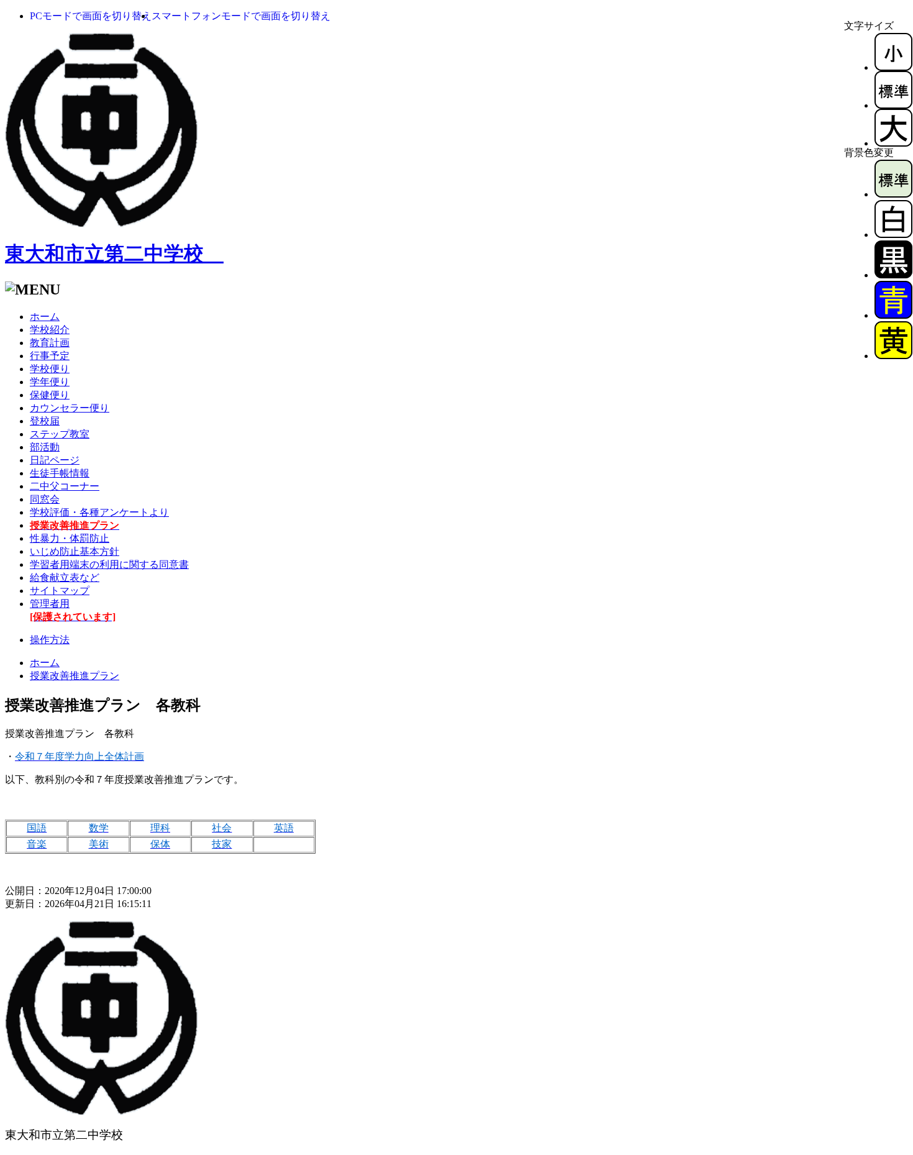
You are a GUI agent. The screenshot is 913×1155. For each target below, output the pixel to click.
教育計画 (50, 342)
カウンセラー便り (69, 408)
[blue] (893, 315)
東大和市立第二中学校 (114, 253)
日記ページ (54, 460)
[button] (91, 16)
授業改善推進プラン (74, 675)
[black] (893, 275)
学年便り (50, 382)
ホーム (45, 316)
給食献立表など (64, 577)
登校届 (45, 421)
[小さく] (893, 67)
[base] (893, 194)
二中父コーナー (64, 486)
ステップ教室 (59, 434)
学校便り (50, 368)
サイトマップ (59, 590)
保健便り (50, 395)
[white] (893, 234)
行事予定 (50, 355)
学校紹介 (50, 329)
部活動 (45, 447)
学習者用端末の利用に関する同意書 (109, 564)
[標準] (893, 105)
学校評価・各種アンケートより (99, 512)
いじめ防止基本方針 (74, 551)
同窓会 (45, 499)
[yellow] (893, 355)
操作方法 (50, 639)
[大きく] (893, 143)
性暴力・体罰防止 (69, 538)
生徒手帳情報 (59, 473)
